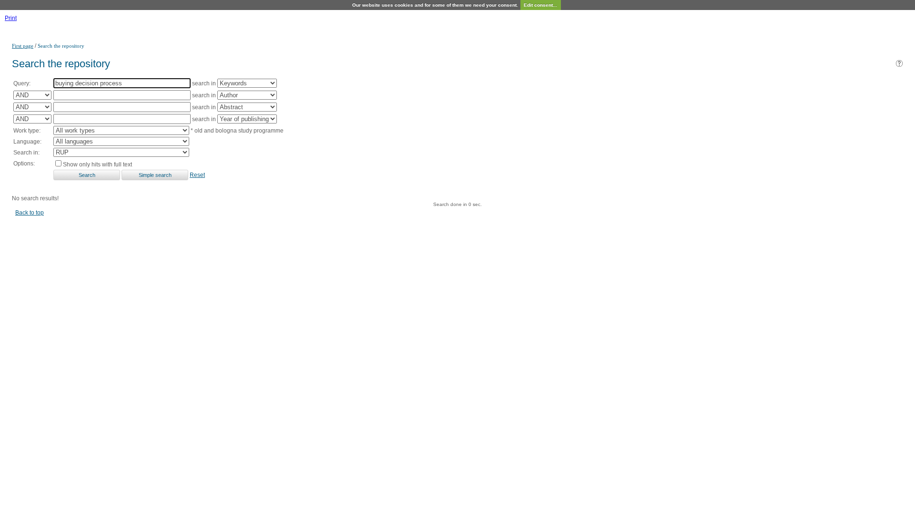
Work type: (27, 130)
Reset (197, 175)
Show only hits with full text (97, 164)
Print (11, 18)
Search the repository (61, 46)
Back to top (29, 212)
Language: (27, 141)
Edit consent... (540, 5)
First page (22, 46)
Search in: (26, 152)
